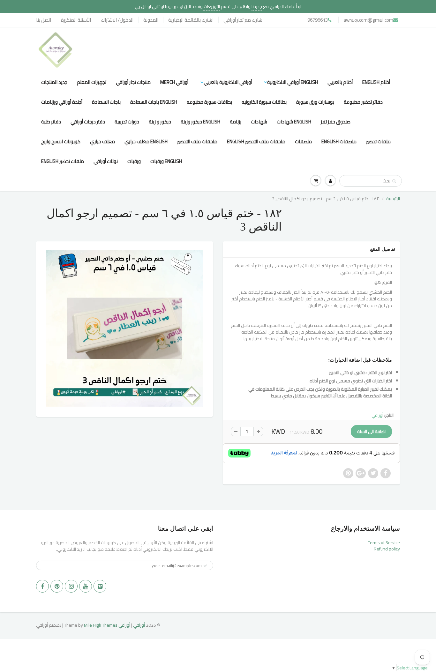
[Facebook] (42, 586)
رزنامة (235, 121)
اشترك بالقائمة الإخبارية (191, 20)
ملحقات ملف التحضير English (256, 141)
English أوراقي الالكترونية (292, 82)
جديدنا (257, 6)
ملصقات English (339, 141)
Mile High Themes (100, 625)
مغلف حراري (102, 141)
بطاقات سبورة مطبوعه (209, 102)
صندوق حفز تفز (335, 121)
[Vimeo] (100, 586)
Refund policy (387, 549)
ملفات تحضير (378, 141)
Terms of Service (384, 542)
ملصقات (303, 141)
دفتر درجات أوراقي (88, 121)
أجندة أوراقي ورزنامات (61, 102)
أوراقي (377, 415)
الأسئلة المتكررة (76, 20)
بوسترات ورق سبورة (315, 102)
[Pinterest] (56, 586)
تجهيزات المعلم (91, 82)
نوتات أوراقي (106, 161)
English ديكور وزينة (200, 121)
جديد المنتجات (54, 82)
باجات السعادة (106, 102)
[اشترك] (205, 566)
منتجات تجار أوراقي (133, 82)
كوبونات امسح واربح (60, 141)
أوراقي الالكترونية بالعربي (228, 82)
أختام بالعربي (340, 82)
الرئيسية (393, 199)
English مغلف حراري (146, 141)
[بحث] (394, 181)
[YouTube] (85, 586)
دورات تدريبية (127, 121)
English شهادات (294, 121)
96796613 (317, 20)
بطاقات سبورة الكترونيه (264, 102)
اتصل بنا (43, 20)
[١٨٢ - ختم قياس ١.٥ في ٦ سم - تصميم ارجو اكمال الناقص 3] (124, 328)
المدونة (150, 20)
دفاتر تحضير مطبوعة (363, 102)
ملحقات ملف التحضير (197, 141)
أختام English (376, 82)
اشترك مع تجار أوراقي (243, 20)
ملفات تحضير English (62, 161)
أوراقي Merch (174, 82)
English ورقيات (166, 161)
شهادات (259, 121)
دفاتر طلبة (51, 121)
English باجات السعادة (153, 102)
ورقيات (134, 161)
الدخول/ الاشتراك (117, 20)
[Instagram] (71, 586)
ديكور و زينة (160, 121)
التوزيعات (211, 6)
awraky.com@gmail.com (368, 20)
